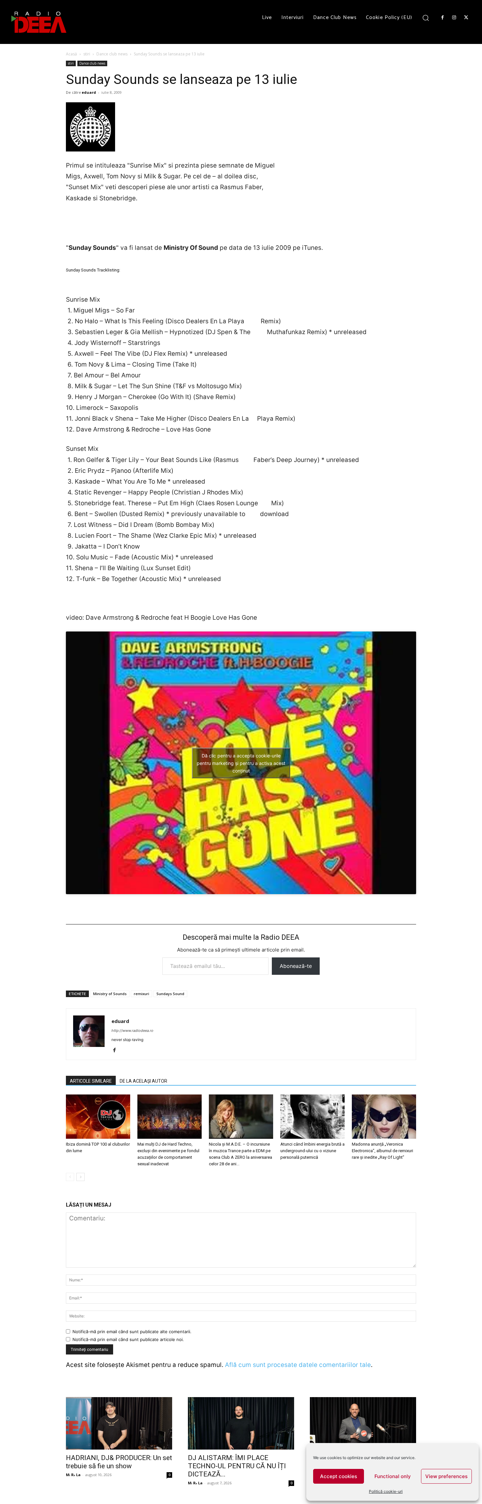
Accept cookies (338, 1476)
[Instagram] (454, 18)
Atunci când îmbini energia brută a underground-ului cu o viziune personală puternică (312, 1151)
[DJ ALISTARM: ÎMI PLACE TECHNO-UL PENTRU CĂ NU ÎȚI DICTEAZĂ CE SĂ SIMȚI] (241, 1423)
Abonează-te (296, 966)
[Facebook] (442, 18)
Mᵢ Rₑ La (73, 1474)
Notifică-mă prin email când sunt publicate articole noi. (128, 1339)
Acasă (71, 54)
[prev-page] (70, 1177)
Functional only (392, 1476)
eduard (89, 92)
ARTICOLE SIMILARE (91, 1081)
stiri (86, 54)
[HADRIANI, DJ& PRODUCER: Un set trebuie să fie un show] (119, 1423)
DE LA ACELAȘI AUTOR (143, 1081)
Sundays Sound (170, 993)
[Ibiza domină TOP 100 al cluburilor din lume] (98, 1116)
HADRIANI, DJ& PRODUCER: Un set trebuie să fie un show (119, 1462)
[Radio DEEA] (39, 22)
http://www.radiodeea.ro (132, 1030)
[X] (466, 18)
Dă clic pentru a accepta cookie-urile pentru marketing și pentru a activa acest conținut (241, 762)
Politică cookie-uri (386, 1491)
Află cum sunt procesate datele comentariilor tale (298, 1365)
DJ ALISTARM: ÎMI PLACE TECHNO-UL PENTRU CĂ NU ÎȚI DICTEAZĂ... (237, 1466)
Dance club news (112, 54)
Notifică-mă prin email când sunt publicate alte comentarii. (131, 1331)
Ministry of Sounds (110, 993)
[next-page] (80, 1177)
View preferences (446, 1476)
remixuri (141, 993)
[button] (426, 18)
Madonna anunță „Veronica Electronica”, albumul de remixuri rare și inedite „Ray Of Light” (382, 1151)
